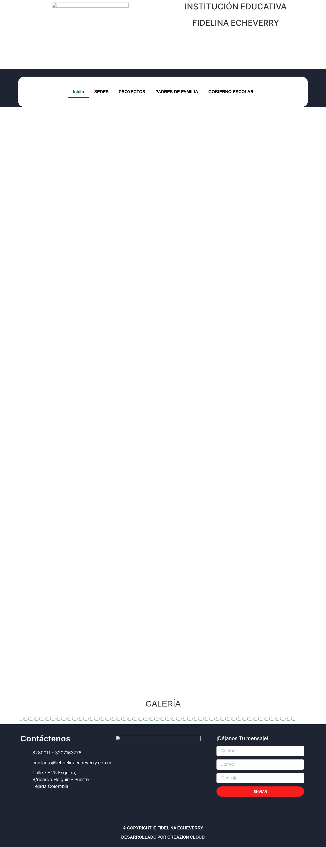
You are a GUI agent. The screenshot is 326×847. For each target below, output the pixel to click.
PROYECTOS (132, 91)
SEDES (101, 91)
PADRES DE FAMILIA (176, 91)
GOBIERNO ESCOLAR (230, 91)
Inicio (78, 91)
